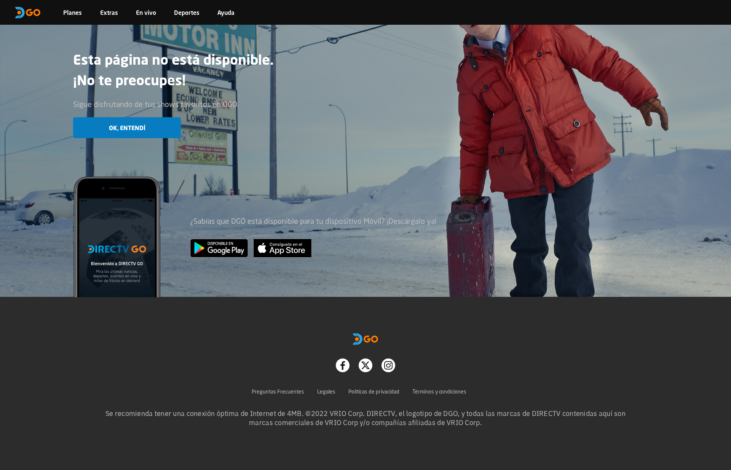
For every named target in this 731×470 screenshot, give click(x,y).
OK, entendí (127, 128)
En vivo (146, 12)
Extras (109, 12)
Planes (72, 12)
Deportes (187, 12)
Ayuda (226, 12)
